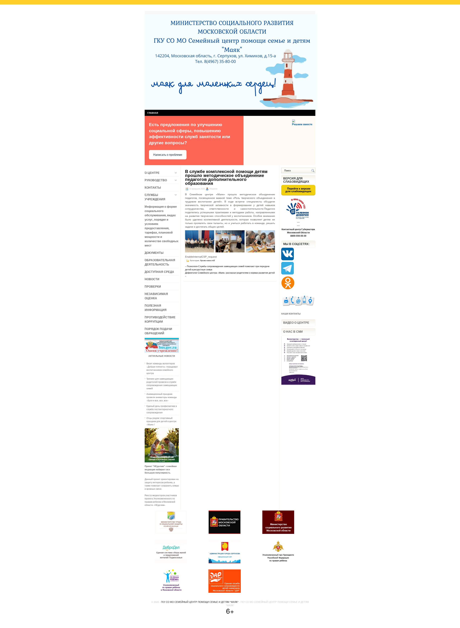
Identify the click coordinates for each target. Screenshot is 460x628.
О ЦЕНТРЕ (152, 173)
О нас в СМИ (293, 331)
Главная (152, 9)
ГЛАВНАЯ (152, 112)
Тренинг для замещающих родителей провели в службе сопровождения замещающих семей (161, 383)
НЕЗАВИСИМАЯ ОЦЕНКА (156, 296)
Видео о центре (296, 322)
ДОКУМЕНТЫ (154, 253)
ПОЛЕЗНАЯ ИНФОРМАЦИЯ (156, 307)
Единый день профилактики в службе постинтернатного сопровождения (161, 409)
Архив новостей (207, 260)
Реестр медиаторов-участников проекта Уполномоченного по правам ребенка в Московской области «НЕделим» (161, 500)
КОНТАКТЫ (153, 187)
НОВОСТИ (152, 279)
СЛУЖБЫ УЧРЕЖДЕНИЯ (155, 197)
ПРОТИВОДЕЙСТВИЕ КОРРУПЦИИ (160, 319)
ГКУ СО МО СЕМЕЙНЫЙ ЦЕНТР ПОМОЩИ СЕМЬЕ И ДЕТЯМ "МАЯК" (199, 602)
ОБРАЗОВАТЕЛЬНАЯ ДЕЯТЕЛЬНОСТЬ (160, 262)
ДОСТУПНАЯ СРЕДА (159, 272)
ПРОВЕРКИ (153, 286)
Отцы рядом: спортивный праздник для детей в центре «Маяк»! (161, 421)
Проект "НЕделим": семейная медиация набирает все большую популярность (161, 469)
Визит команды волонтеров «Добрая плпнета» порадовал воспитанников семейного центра (162, 368)
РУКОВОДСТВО (156, 180)
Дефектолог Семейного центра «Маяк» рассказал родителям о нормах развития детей (230, 272)
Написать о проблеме (167, 154)
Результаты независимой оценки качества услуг (190, 9)
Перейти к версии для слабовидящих (298, 190)
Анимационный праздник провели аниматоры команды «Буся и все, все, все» (161, 397)
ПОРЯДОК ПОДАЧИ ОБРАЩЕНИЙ (158, 331)
